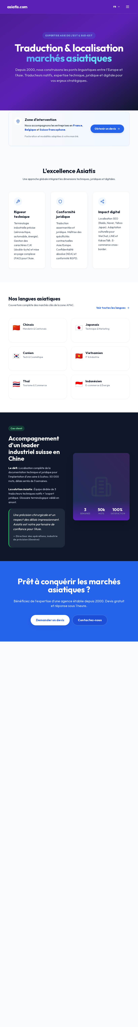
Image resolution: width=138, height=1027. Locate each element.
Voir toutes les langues (111, 307)
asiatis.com (17, 6)
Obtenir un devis (105, 128)
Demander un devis (50, 620)
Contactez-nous (90, 620)
